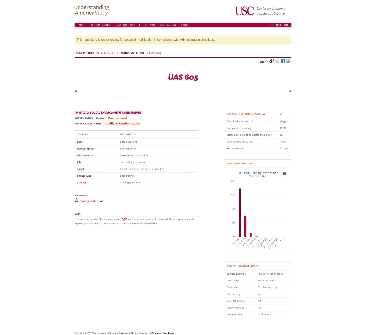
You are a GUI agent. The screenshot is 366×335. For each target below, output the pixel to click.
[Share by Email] (278, 62)
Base (80, 142)
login (124, 219)
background (84, 175)
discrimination (85, 155)
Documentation (101, 25)
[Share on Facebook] (283, 62)
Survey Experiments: (89, 123)
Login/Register (280, 25)
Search (184, 25)
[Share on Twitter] (288, 62)
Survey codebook (91, 201)
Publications (167, 25)
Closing (81, 182)
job (79, 162)
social (80, 169)
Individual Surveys (118, 53)
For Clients (147, 25)
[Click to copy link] (272, 62)
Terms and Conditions (162, 333)
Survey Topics (84, 118)
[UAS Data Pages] (93, 11)
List (141, 53)
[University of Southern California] (260, 11)
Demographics (85, 148)
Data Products (125, 25)
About (83, 25)
